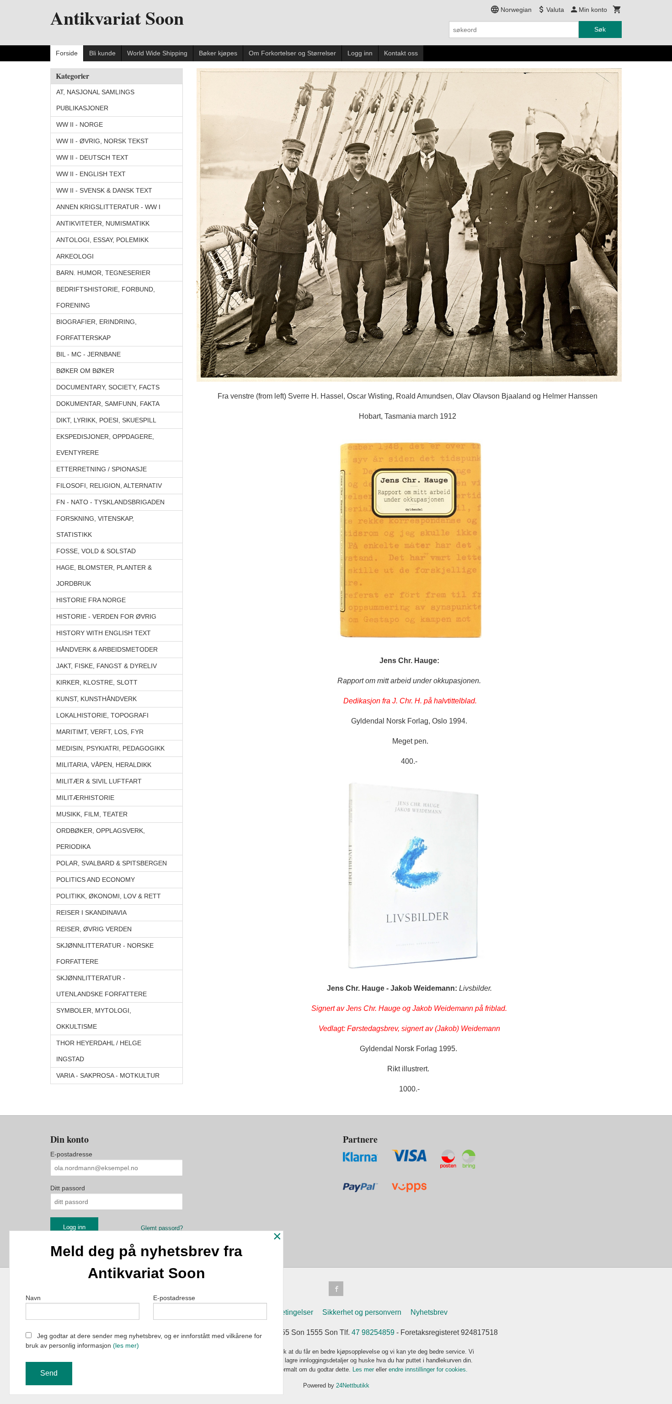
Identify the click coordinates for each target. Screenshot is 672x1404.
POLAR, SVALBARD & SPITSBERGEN (111, 863)
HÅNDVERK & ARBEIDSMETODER (107, 649)
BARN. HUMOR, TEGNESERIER (103, 272)
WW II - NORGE (79, 124)
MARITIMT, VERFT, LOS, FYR (100, 731)
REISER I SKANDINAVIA (91, 912)
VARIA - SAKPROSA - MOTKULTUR (108, 1075)
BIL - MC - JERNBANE (88, 354)
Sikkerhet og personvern (361, 1312)
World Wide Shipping (157, 53)
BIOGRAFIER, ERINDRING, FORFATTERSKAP (96, 329)
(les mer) (126, 1345)
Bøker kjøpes (218, 53)
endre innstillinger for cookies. (428, 1369)
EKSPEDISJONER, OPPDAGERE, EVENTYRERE (105, 444)
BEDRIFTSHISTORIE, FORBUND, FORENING (105, 297)
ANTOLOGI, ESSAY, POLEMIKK (102, 239)
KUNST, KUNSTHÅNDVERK (96, 698)
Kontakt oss (401, 53)
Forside (67, 53)
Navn (33, 1297)
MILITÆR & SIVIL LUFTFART (99, 781)
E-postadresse (71, 1154)
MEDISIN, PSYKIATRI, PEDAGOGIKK (110, 748)
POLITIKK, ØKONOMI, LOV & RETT (108, 896)
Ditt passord (67, 1188)
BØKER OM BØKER (85, 370)
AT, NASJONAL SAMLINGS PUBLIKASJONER (95, 100)
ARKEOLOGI (75, 256)
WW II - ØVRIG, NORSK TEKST (102, 141)
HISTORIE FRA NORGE (91, 600)
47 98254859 (373, 1332)
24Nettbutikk (352, 1385)
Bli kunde (102, 53)
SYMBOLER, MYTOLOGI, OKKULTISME (93, 1018)
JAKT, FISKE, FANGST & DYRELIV (106, 666)
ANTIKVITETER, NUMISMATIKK (102, 223)
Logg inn (360, 53)
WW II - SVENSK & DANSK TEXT (104, 190)
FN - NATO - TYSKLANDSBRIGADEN (110, 502)
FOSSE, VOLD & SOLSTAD (96, 551)
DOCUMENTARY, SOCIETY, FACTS (108, 387)
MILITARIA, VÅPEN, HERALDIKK (103, 764)
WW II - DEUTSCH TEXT (92, 157)
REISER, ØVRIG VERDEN (94, 929)
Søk (600, 29)
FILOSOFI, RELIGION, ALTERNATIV (109, 485)
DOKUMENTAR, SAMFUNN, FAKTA (108, 403)
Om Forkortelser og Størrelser (292, 53)
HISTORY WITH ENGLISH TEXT (103, 633)
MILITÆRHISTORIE (85, 797)
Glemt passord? (162, 1228)
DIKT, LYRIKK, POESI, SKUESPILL (106, 420)
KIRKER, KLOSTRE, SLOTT (97, 682)
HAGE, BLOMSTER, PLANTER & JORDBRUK (104, 575)
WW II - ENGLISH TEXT (91, 174)
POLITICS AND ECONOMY (95, 879)
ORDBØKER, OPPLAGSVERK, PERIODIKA (100, 838)
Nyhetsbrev (429, 1312)
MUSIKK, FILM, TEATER (92, 814)
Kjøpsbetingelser (285, 1312)
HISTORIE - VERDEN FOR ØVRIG (106, 616)
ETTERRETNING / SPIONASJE (101, 469)
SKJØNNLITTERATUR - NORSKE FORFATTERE (105, 953)
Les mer (364, 1369)
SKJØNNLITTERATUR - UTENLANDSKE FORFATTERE (101, 986)
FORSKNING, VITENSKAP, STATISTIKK (95, 526)
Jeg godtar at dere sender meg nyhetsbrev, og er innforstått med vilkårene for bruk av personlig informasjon (144, 1340)
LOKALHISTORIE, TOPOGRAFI (102, 715)
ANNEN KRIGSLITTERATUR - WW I (108, 207)
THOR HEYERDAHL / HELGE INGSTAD (98, 1051)
